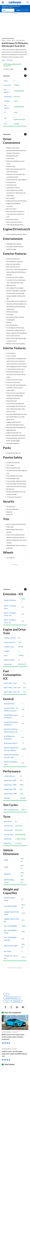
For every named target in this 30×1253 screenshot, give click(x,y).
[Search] (27, 2)
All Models (10, 60)
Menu (3, 2)
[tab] (15, 76)
